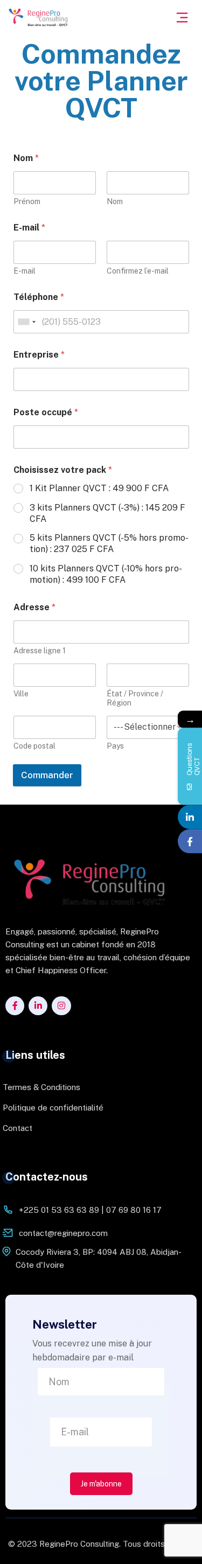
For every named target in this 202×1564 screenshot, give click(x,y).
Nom (115, 201)
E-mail (24, 271)
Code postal (34, 746)
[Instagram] (61, 1005)
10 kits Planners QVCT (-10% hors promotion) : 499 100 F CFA (106, 574)
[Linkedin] (190, 817)
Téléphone (38, 297)
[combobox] (26, 322)
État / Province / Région (135, 698)
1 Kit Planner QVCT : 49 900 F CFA (99, 488)
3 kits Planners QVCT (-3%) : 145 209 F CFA (107, 513)
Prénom (26, 201)
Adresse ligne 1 (39, 650)
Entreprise (39, 355)
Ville (21, 693)
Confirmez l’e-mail (138, 271)
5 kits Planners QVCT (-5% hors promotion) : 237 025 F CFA (109, 543)
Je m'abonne (101, 1483)
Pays (115, 746)
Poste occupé (45, 412)
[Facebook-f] (14, 1005)
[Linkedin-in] (38, 1005)
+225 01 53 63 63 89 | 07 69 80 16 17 (90, 1209)
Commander (47, 775)
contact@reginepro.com (63, 1233)
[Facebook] (190, 841)
